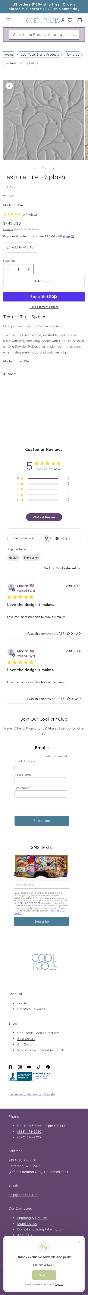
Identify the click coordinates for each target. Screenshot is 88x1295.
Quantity (9, 260)
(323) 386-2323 (29, 1137)
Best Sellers (26, 1039)
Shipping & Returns (32, 1218)
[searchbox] (25, 538)
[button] (8, 20)
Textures (72, 54)
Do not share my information (40, 1229)
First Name (23, 775)
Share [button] (12, 374)
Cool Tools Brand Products (40, 54)
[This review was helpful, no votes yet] (68, 633)
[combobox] (44, 34)
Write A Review (44, 517)
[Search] (74, 34)
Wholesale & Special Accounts (41, 1050)
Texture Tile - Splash (20, 63)
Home (9, 54)
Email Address (26, 761)
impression (31, 558)
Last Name (23, 788)
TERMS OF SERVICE (29, 903)
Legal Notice (27, 1223)
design (13, 558)
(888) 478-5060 (29, 1131)
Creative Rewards (31, 1009)
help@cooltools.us (23, 1195)
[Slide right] (53, 168)
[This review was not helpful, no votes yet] (76, 633)
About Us (24, 1235)
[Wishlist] (70, 20)
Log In (22, 1003)
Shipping (8, 229)
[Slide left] (34, 168)
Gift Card (24, 1044)
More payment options (44, 306)
